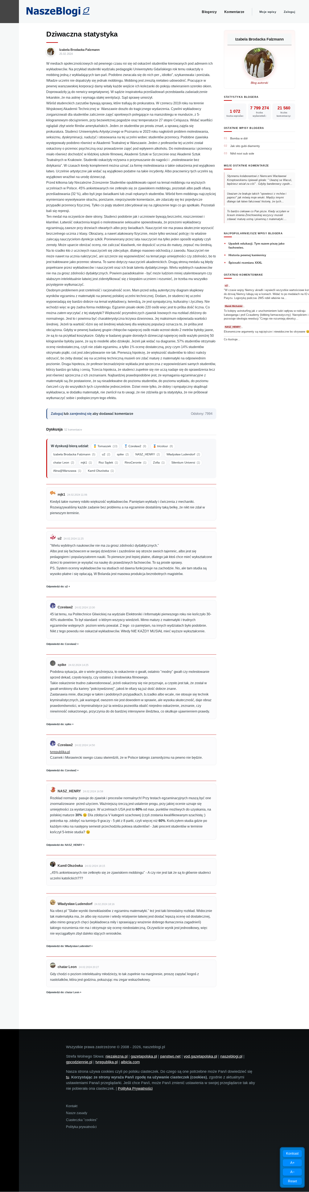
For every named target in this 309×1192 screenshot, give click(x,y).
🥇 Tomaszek (105, 446)
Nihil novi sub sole (242, 153)
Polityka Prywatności (135, 1088)
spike (123, 454)
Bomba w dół (238, 138)
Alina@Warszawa (67, 470)
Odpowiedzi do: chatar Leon (62, 992)
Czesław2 (65, 607)
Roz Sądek (108, 462)
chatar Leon (63, 462)
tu (67, 1077)
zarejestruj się (81, 413)
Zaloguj (289, 11)
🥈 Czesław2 (135, 446)
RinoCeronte (135, 462)
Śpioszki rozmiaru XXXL (245, 262)
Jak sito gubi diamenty (245, 146)
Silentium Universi (185, 462)
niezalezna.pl (117, 1056)
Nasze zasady (76, 1113)
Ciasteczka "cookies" (82, 1120)
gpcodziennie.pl (79, 1062)
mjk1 (86, 462)
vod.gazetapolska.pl (200, 1056)
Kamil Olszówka (101, 470)
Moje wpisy (267, 11)
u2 (106, 454)
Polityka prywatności (81, 1127)
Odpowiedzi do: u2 (57, 586)
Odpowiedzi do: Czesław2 (61, 644)
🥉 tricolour (163, 446)
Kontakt (71, 1106)
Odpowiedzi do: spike (58, 724)
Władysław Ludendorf (183, 454)
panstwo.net (170, 1056)
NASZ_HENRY (147, 454)
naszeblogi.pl (231, 1056)
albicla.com (130, 1062)
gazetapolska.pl (144, 1056)
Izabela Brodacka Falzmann (79, 49)
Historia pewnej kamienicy (247, 255)
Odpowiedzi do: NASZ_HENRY (64, 845)
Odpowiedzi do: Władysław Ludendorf (68, 946)
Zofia (159, 462)
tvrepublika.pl (60, 752)
